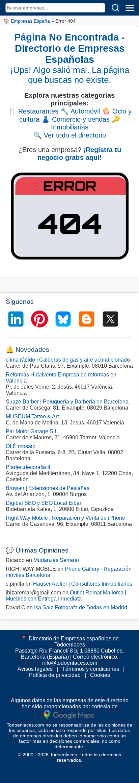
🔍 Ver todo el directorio (69, 135)
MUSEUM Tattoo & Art (32, 416)
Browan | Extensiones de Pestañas (47, 488)
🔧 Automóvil (80, 111)
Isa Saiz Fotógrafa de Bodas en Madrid (80, 607)
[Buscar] (115, 8)
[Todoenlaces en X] (110, 319)
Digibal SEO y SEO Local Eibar (43, 503)
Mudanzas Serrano (56, 560)
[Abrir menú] (129, 8)
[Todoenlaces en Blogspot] (87, 319)
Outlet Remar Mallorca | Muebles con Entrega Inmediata (66, 596)
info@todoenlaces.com (69, 663)
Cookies (100, 675)
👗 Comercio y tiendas (75, 119)
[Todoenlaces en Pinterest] (39, 319)
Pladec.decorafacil (28, 467)
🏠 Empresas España (26, 21)
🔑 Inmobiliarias (85, 123)
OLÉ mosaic (20, 446)
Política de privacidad (55, 675)
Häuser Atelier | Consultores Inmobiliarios (82, 584)
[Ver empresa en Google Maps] (69, 714)
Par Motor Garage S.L (32, 431)
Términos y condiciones (90, 669)
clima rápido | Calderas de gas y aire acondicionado (68, 360)
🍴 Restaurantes (33, 111)
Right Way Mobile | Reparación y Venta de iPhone (65, 518)
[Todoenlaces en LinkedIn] (16, 319)
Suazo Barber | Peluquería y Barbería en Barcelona (67, 402)
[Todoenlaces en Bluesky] (63, 319)
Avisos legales (35, 669)
